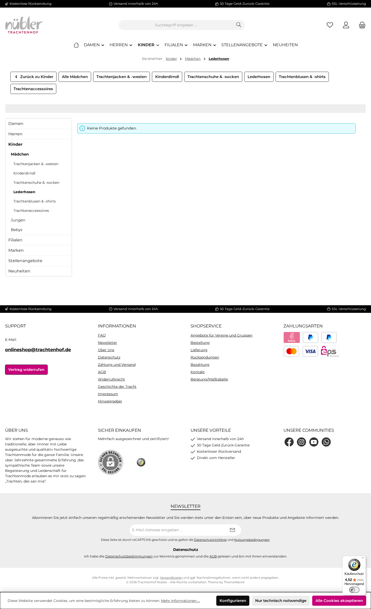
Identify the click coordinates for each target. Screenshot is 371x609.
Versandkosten (171, 577)
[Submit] (232, 530)
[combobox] (176, 25)
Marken (16, 250)
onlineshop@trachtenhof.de (38, 349)
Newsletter (107, 342)
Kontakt (198, 372)
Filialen (15, 240)
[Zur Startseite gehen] (24, 25)
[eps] (330, 351)
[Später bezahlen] (329, 337)
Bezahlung (200, 364)
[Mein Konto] (346, 25)
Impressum (108, 394)
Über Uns (106, 350)
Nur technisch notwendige (280, 600)
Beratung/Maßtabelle (209, 379)
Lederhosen (24, 192)
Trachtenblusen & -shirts (34, 201)
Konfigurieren (233, 600)
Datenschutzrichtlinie (210, 540)
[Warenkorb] (360, 25)
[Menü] (363, 559)
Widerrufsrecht (111, 379)
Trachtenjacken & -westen (35, 164)
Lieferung (199, 350)
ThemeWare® (234, 582)
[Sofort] (291, 337)
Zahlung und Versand (117, 364)
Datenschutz (109, 357)
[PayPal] (311, 337)
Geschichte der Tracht (117, 386)
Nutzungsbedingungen (252, 540)
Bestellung (200, 342)
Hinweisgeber (110, 401)
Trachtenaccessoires (31, 210)
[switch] (354, 590)
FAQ (102, 335)
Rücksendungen (205, 357)
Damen (15, 123)
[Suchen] (239, 25)
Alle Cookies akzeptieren (339, 600)
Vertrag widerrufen (26, 369)
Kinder (15, 144)
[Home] (76, 45)
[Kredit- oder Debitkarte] (300, 351)
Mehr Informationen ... (180, 600)
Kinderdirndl (24, 173)
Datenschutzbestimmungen (129, 556)
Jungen (18, 220)
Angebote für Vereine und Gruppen (221, 335)
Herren (15, 134)
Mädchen (20, 154)
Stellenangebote (25, 260)
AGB (102, 372)
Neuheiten (19, 271)
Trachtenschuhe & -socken (36, 182)
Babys (16, 229)
